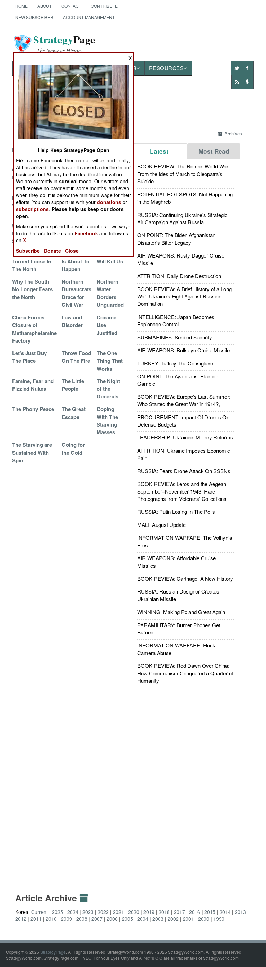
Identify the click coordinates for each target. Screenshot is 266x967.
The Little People (73, 385)
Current (39, 911)
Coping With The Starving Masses (107, 420)
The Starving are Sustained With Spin (32, 452)
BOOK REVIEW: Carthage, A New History (185, 578)
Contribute (104, 6)
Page (64, 44)
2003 (157, 918)
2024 (72, 911)
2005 (127, 918)
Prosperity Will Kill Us (110, 257)
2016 (194, 911)
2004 (142, 918)
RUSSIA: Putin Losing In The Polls (176, 511)
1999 (218, 918)
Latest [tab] (159, 151)
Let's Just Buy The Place (29, 356)
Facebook (86, 233)
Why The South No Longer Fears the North (32, 289)
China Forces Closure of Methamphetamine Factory (34, 328)
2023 (88, 911)
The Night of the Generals (108, 389)
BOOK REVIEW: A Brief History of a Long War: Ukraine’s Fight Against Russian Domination (184, 296)
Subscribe (28, 250)
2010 (51, 918)
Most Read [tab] (213, 151)
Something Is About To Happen (75, 261)
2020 (133, 911)
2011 (36, 918)
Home (21, 6)
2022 (103, 911)
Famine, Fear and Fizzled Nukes (33, 385)
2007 (97, 918)
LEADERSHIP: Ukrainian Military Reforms (185, 437)
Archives (233, 133)
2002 (173, 918)
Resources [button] (166, 68)
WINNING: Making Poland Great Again (181, 611)
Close (72, 250)
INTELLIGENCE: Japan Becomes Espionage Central (175, 320)
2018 (164, 911)
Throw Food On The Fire (76, 356)
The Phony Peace (33, 409)
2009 (66, 918)
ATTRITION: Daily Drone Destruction (179, 275)
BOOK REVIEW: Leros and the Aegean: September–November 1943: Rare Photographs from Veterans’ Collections (182, 491)
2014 (225, 911)
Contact (71, 6)
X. (25, 240)
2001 (188, 918)
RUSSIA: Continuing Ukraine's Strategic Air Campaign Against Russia (182, 218)
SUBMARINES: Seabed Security (174, 337)
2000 (203, 918)
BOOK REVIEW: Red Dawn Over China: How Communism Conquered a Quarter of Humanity (185, 673)
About (44, 6)
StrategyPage (53, 952)
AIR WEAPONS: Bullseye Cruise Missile (183, 350)
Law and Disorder (72, 321)
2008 (81, 918)
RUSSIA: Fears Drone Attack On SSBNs (183, 470)
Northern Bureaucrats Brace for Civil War (76, 293)
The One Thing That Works (110, 360)
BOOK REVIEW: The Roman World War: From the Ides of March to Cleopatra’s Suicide (183, 173)
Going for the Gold (73, 448)
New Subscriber (34, 17)
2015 (209, 911)
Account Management (89, 17)
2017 (179, 911)
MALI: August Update (161, 524)
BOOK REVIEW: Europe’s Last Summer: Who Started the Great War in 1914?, (183, 400)
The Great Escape (74, 412)
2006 (112, 918)
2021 (118, 911)
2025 (57, 911)
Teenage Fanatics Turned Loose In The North (33, 261)
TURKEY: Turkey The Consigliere (175, 363)
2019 (148, 911)
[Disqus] (133, 793)
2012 (20, 918)
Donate (52, 250)
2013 (240, 911)
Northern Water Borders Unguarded (110, 293)
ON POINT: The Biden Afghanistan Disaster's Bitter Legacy (176, 238)
